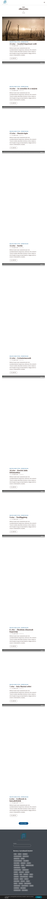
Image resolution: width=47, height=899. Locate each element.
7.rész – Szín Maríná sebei (20, 686)
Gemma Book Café (29, 865)
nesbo (21, 878)
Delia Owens (16, 863)
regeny (28, 881)
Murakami (16, 878)
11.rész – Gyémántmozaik (20, 358)
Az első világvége (17, 856)
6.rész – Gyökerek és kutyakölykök (18, 800)
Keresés (14, 843)
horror (15, 872)
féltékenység (16, 865)
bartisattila (16, 858)
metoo (31, 876)
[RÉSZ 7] (23, 666)
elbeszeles (23, 863)
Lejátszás (14, 58)
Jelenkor (27, 872)
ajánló (19, 854)
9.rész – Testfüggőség (18, 517)
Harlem (23, 867)
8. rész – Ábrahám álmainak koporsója (21, 631)
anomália (25, 854)
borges (22, 858)
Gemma (22, 865)
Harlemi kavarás (17, 869)
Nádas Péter (16, 881)
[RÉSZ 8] (23, 580)
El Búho (28, 863)
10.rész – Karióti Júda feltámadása (19, 471)
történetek (16, 887)
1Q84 (15, 854)
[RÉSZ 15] (23, 28)
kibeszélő (16, 874)
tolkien (31, 885)
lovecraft (16, 876)
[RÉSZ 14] (23, 73)
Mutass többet (23, 823)
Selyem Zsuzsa (17, 885)
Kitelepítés (26, 874)
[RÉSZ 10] (23, 421)
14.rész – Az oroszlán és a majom (23, 88)
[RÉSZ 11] (23, 309)
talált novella (25, 885)
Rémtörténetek (27, 883)
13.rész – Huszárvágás (19, 133)
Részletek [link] (6, 897)
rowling (20, 883)
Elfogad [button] (38, 897)
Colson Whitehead (18, 860)
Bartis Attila (25, 856)
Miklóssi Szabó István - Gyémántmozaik (19, 41)
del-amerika (26, 860)
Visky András (24, 890)
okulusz (22, 881)
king (21, 874)
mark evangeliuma (23, 876)
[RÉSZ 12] (23, 196)
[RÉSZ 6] (23, 749)
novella (26, 878)
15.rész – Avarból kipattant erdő (23, 44)
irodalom (21, 872)
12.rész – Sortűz (16, 246)
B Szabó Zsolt (15, 45)
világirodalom (17, 890)
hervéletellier (25, 869)
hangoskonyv (17, 867)
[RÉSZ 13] (23, 118)
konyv (31, 874)
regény (15, 883)
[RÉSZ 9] (23, 502)
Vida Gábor (23, 887)
